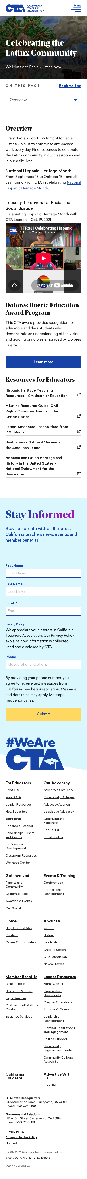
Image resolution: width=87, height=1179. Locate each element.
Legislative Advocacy (59, 812)
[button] (71, 8)
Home (11, 921)
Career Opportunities (21, 942)
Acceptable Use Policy (21, 1137)
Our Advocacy (57, 783)
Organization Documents (53, 993)
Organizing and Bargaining (54, 821)
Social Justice (53, 837)
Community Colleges (59, 797)
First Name (14, 566)
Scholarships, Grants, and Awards (20, 835)
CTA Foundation (55, 957)
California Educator (15, 1076)
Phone (11, 657)
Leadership (52, 942)
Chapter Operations (58, 1002)
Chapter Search (55, 950)
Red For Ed (51, 830)
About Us (52, 921)
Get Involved (17, 876)
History (49, 935)
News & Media (54, 964)
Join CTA (12, 790)
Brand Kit (50, 1085)
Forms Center (53, 984)
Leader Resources (19, 804)
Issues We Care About (60, 790)
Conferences (53, 883)
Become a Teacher (19, 826)
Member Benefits (21, 977)
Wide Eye (24, 1166)
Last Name (14, 584)
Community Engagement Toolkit (58, 1048)
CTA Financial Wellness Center (22, 1007)
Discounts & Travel (19, 991)
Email (11, 603)
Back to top (70, 86)
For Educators (18, 783)
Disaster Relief (16, 984)
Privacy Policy (15, 624)
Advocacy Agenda (57, 804)
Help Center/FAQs (19, 928)
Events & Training (59, 876)
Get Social (13, 908)
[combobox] (43, 100)
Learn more (43, 362)
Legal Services (16, 998)
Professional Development (16, 846)
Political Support (55, 1039)
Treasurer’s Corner (57, 1009)
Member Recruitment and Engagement (59, 1030)
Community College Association (58, 1059)
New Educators (16, 812)
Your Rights (13, 819)
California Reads (17, 894)
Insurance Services (19, 1016)
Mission (49, 928)
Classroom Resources (21, 855)
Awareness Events (19, 901)
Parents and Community (14, 885)
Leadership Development (54, 1018)
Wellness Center (18, 863)
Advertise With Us (58, 1076)
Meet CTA (13, 797)
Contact (12, 935)
